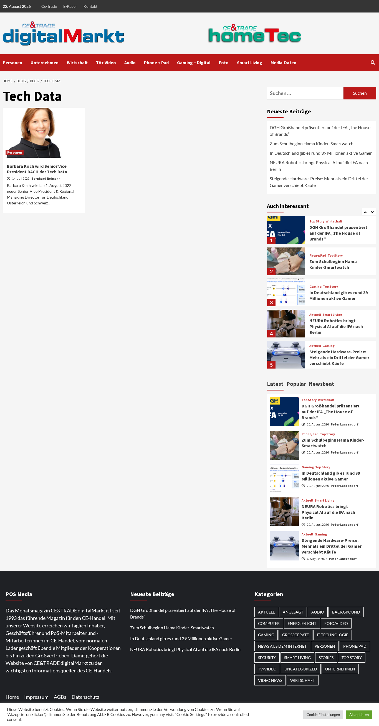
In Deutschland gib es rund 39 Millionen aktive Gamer (321, 153)
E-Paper (70, 6)
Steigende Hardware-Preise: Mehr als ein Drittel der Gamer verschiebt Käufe (319, 182)
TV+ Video (106, 62)
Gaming (315, 286)
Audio (130, 62)
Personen (12, 62)
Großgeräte (295, 634)
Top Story (316, 221)
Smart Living (249, 62)
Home (12, 697)
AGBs (60, 697)
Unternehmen (45, 62)
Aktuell (315, 314)
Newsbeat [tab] (321, 383)
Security (267, 657)
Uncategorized (300, 669)
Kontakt (90, 6)
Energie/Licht (302, 623)
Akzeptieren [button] (359, 714)
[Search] (372, 62)
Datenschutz (85, 697)
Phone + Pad (156, 62)
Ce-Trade (49, 6)
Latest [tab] (275, 383)
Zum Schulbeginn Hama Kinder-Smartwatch (311, 143)
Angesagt (293, 612)
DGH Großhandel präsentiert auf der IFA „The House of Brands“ (320, 131)
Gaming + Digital (194, 62)
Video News (270, 680)
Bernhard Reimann (45, 178)
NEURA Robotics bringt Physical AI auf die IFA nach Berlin (319, 166)
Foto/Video (336, 623)
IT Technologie (332, 634)
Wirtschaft (77, 62)
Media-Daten (283, 62)
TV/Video (267, 669)
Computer (269, 623)
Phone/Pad (317, 255)
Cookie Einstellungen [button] (323, 714)
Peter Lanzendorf (344, 424)
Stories (326, 657)
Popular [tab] (296, 383)
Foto (224, 62)
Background (346, 612)
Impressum (36, 697)
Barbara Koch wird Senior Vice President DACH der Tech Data (37, 169)
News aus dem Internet (282, 646)
